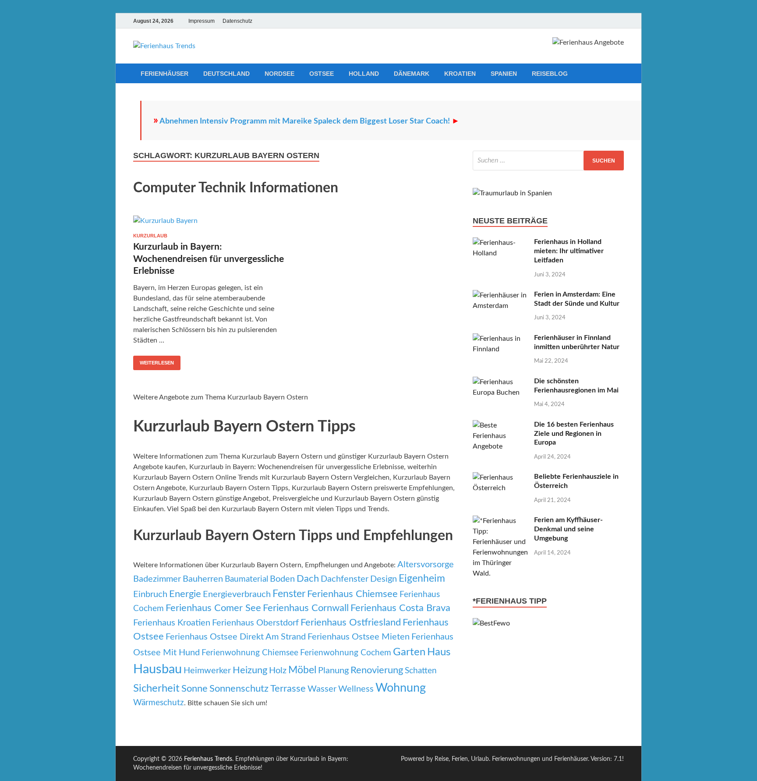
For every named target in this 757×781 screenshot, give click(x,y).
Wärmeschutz (158, 703)
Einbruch (150, 594)
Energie (185, 594)
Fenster (288, 594)
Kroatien (460, 73)
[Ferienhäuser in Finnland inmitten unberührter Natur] (500, 338)
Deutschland (226, 73)
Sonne (194, 688)
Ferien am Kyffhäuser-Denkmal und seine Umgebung (568, 529)
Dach (308, 578)
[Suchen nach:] (548, 160)
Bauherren (203, 579)
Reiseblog (550, 73)
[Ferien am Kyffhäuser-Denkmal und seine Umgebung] (500, 520)
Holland (364, 73)
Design (383, 579)
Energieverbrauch (237, 594)
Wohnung (400, 688)
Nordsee (279, 73)
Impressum (201, 21)
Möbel (302, 670)
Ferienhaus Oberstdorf (255, 622)
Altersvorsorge (425, 564)
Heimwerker (207, 670)
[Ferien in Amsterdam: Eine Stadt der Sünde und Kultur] (500, 295)
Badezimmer (157, 579)
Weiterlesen (157, 362)
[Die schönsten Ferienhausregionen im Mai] (500, 381)
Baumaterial (246, 579)
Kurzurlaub (150, 235)
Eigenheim (422, 578)
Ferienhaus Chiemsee (352, 594)
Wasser (322, 689)
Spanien (504, 73)
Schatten (421, 671)
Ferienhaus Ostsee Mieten (359, 637)
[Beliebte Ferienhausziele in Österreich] (500, 477)
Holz (278, 670)
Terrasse (288, 688)
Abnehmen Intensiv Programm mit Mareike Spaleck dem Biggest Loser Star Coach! (309, 121)
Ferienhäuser (164, 73)
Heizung (250, 670)
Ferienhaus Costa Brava (400, 608)
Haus (438, 652)
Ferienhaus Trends (208, 759)
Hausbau (157, 669)
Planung (333, 670)
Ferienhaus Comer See (213, 608)
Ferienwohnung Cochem (345, 653)
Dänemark (411, 73)
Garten (409, 652)
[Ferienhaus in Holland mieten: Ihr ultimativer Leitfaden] (500, 242)
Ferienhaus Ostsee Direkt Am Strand (236, 637)
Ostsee (321, 73)
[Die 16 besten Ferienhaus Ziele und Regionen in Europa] (500, 425)
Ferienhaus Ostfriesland (351, 622)
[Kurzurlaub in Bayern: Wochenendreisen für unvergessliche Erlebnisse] (209, 220)
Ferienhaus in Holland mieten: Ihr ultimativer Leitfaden (569, 251)
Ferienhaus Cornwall (306, 608)
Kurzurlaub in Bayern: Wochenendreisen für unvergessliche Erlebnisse (208, 259)
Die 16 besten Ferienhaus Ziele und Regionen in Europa (574, 433)
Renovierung (376, 670)
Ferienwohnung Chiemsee (250, 653)
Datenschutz (237, 21)
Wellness (356, 689)
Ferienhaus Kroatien (171, 622)
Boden (282, 579)
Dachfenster (344, 579)
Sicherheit (156, 688)
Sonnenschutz (239, 688)
